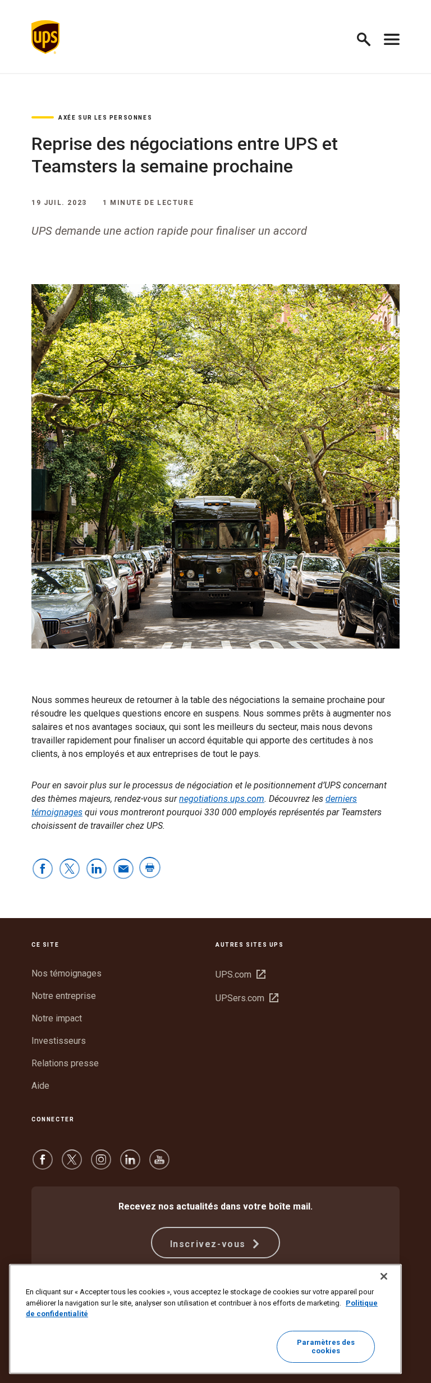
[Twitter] (72, 1165)
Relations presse (65, 1063)
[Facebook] (42, 1165)
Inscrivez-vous (209, 1244)
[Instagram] (101, 1165)
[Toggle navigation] (392, 37)
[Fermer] (384, 1276)
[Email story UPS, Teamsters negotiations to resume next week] (123, 869)
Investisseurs (58, 1040)
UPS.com (240, 974)
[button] (368, 37)
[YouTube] (159, 1165)
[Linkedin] (130, 1165)
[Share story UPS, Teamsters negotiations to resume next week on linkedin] (96, 869)
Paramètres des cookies (326, 1346)
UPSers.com (247, 998)
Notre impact (56, 1018)
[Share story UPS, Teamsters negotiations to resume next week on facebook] (42, 869)
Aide (40, 1085)
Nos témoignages (66, 973)
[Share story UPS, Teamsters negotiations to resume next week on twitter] (69, 869)
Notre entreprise (63, 996)
